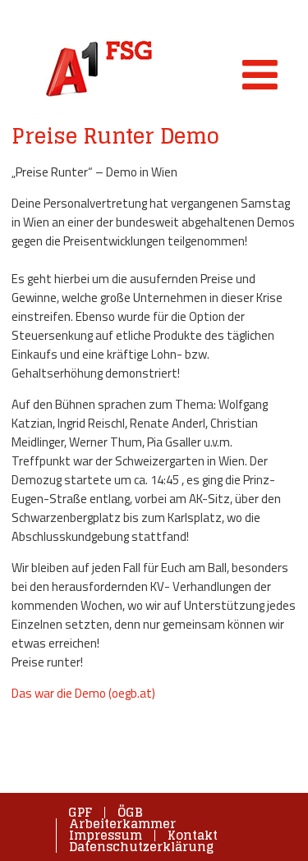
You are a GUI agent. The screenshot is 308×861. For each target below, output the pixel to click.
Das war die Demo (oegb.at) (83, 693)
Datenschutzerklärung (141, 847)
